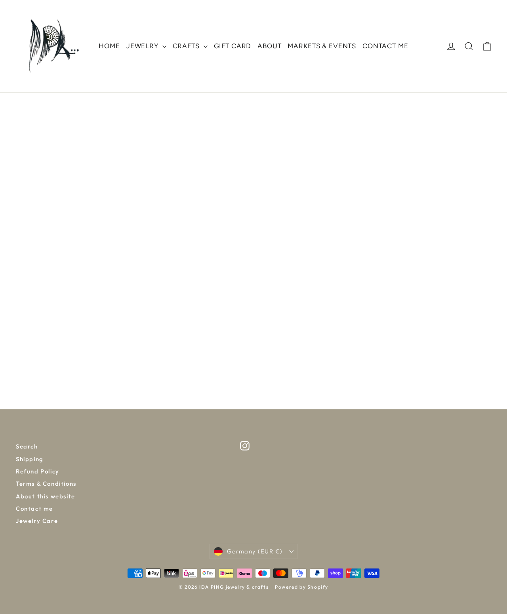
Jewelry (143, 46)
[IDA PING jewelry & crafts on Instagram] (245, 446)
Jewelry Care (37, 521)
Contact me (34, 508)
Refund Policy (37, 471)
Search (27, 446)
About (269, 46)
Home (109, 46)
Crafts (187, 46)
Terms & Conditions (46, 483)
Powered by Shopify (301, 587)
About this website (45, 496)
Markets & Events (322, 46)
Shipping (30, 459)
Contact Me (385, 46)
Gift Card (233, 46)
